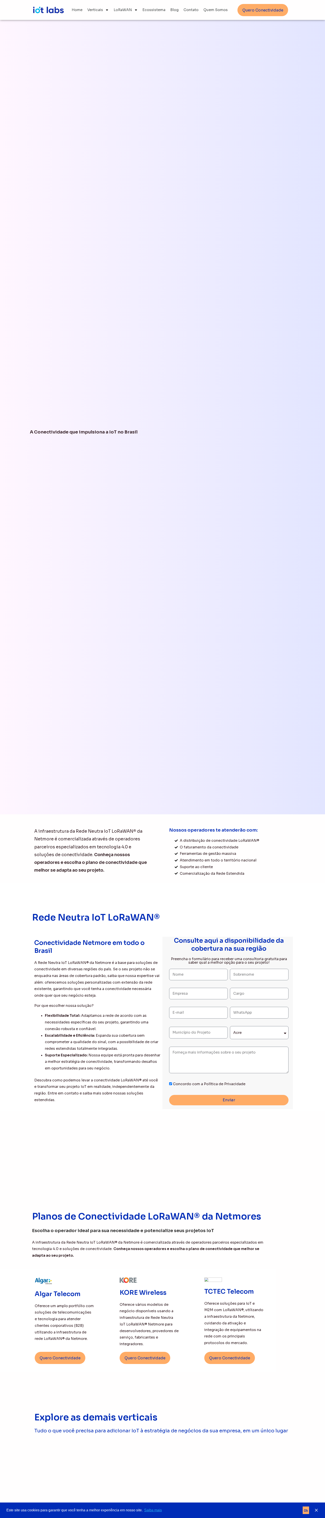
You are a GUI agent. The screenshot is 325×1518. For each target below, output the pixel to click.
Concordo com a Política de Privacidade (209, 1084)
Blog (174, 10)
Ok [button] (306, 1510)
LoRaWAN (123, 10)
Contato (191, 10)
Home (77, 10)
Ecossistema (153, 10)
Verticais (95, 10)
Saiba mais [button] (153, 1510)
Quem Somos (215, 10)
